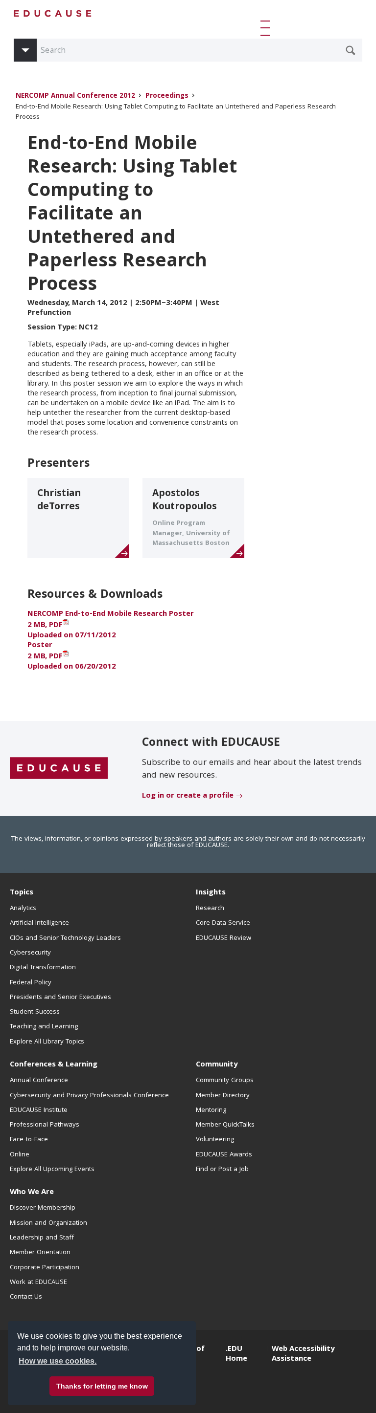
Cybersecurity (30, 953)
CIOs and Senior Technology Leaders (65, 938)
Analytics (23, 908)
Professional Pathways (44, 1125)
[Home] (53, 13)
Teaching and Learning (44, 1027)
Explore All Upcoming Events (52, 1169)
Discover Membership (42, 1208)
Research (210, 908)
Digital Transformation (43, 967)
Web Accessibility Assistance (303, 1354)
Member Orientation (40, 1252)
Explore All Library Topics (47, 1042)
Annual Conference (39, 1080)
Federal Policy (30, 983)
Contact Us (26, 1297)
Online (19, 1155)
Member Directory (223, 1095)
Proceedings (166, 96)
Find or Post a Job (222, 1169)
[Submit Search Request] (350, 50)
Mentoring (211, 1110)
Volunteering (215, 1139)
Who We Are (32, 1192)
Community (216, 1065)
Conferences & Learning (53, 1065)
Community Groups (225, 1080)
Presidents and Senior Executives (60, 997)
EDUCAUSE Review (223, 938)
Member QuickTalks (225, 1125)
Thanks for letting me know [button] (102, 1386)
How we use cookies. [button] (57, 1361)
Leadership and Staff (42, 1238)
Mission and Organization (48, 1223)
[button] (267, 28)
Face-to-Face (29, 1139)
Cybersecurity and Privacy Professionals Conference (89, 1095)
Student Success (35, 1012)
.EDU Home (236, 1354)
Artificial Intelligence (39, 923)
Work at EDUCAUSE (38, 1282)
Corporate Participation (44, 1267)
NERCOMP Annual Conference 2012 (75, 96)
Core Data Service (223, 923)
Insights (211, 893)
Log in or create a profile (188, 796)
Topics (21, 893)
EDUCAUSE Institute (39, 1110)
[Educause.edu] (59, 768)
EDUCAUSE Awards (224, 1155)
